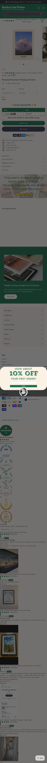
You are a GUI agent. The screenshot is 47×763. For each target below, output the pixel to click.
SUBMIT (23, 386)
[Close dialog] (46, 367)
